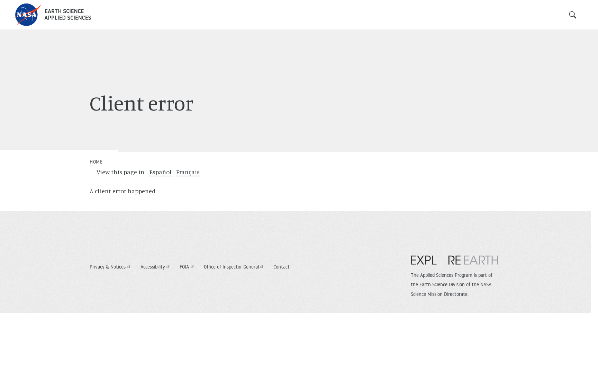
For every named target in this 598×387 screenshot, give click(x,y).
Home (96, 162)
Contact (281, 267)
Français (188, 172)
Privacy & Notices (108, 267)
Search (572, 14)
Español (161, 172)
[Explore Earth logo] (454, 264)
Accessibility (153, 267)
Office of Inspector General (231, 267)
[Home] (52, 14)
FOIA (184, 267)
